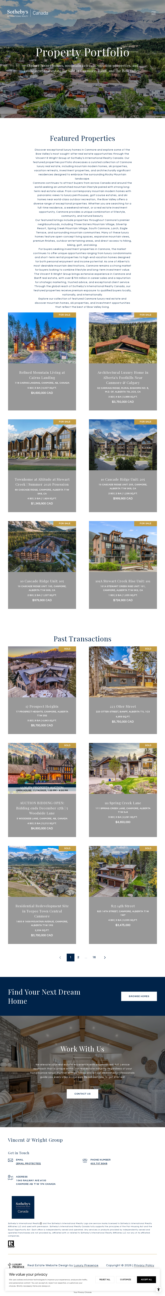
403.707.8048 (99, 1163)
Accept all (146, 1280)
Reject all (104, 1280)
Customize (125, 1280)
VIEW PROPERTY (42, 360)
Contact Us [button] (82, 1094)
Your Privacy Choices (83, 1292)
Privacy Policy (144, 1265)
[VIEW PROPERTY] (42, 357)
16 (94, 957)
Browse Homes (139, 996)
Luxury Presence (86, 1265)
